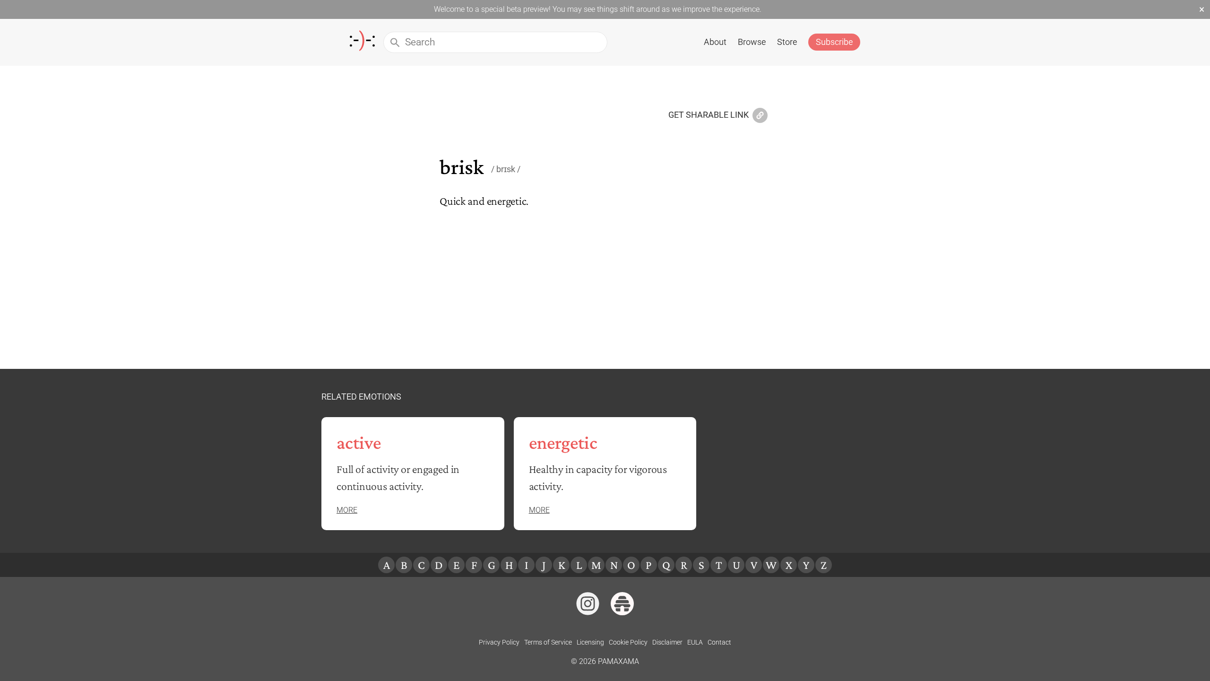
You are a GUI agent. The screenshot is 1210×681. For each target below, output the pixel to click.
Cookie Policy (628, 642)
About (715, 42)
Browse (752, 42)
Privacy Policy (499, 642)
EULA (695, 642)
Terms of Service (548, 642)
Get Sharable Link (708, 115)
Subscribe (834, 42)
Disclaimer (667, 642)
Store (787, 42)
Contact (719, 642)
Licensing (590, 642)
